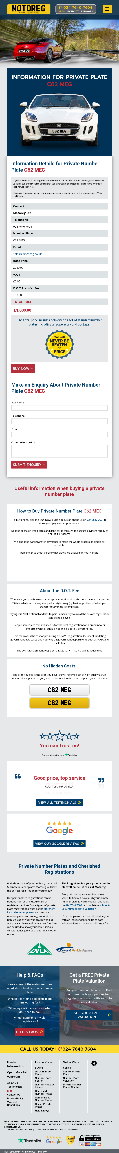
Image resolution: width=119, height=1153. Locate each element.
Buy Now (22, 368)
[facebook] (94, 1068)
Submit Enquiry (28, 464)
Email (14, 429)
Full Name (17, 402)
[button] (107, 9)
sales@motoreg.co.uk (27, 254)
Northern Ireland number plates (31, 915)
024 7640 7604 (95, 519)
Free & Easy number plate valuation (86, 911)
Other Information (23, 442)
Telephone (18, 416)
